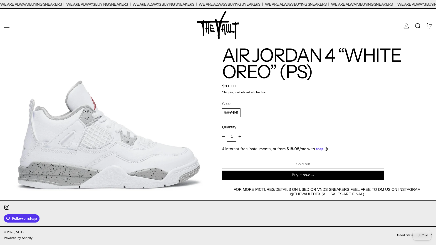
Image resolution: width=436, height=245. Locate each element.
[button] (418, 26)
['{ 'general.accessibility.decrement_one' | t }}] (223, 136)
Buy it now (301, 175)
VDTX (20, 232)
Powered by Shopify (18, 238)
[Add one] (239, 136)
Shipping (228, 92)
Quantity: (230, 127)
